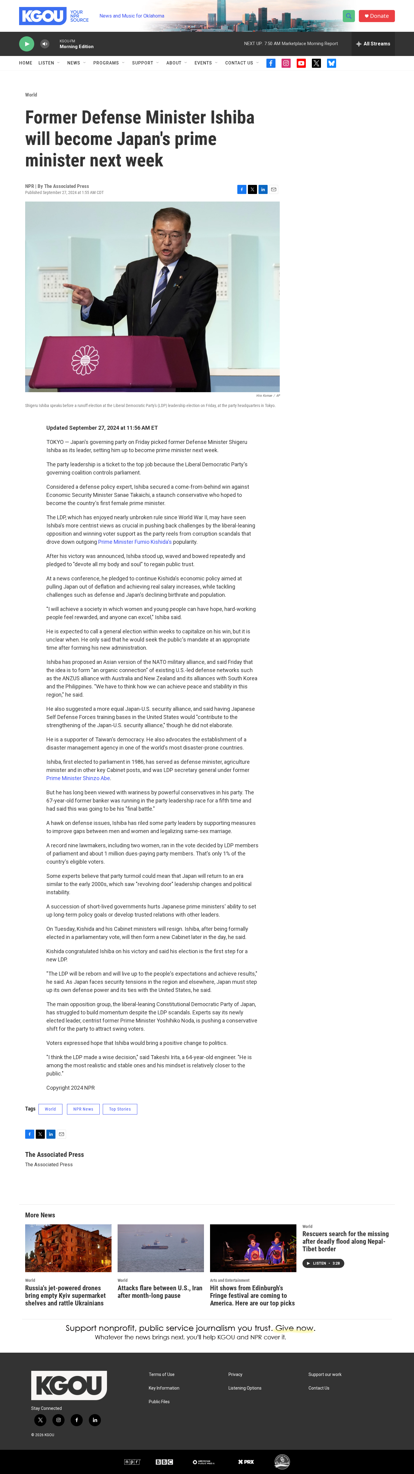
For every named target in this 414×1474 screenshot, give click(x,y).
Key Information (164, 1388)
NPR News (83, 1109)
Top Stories (120, 1109)
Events (203, 63)
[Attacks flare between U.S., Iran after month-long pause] (161, 1248)
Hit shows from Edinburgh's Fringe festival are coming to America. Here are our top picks (252, 1295)
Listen (46, 63)
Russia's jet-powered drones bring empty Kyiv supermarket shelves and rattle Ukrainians (65, 1295)
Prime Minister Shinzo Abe (78, 778)
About (174, 63)
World (31, 95)
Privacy (235, 1374)
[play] (27, 44)
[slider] (54, 44)
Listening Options (245, 1388)
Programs (106, 63)
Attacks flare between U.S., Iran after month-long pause (160, 1291)
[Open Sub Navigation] (58, 63)
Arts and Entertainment (229, 1280)
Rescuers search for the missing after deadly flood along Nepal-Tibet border (345, 1241)
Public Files (159, 1402)
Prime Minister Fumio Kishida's (135, 542)
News (73, 63)
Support (142, 63)
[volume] (45, 44)
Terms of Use (162, 1374)
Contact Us (239, 63)
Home (25, 63)
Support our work (325, 1374)
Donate (379, 16)
